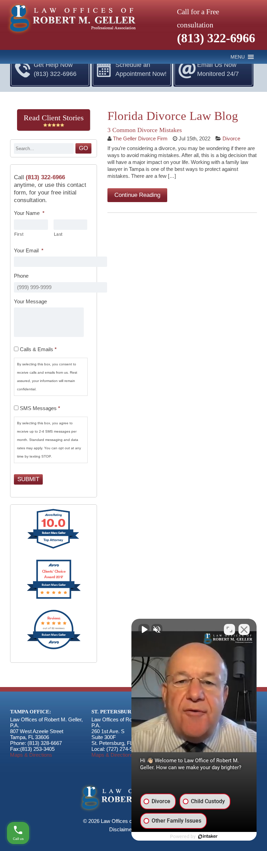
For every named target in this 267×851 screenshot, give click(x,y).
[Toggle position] (229, 629)
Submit (28, 479)
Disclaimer (121, 829)
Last (58, 234)
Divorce (231, 138)
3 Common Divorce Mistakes (144, 130)
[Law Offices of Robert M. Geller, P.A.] (71, 35)
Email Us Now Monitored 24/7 (218, 69)
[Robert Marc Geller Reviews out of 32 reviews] (54, 648)
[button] (237, 57)
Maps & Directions (31, 755)
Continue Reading (137, 195)
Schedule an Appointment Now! (141, 69)
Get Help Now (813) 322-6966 (55, 69)
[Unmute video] (143, 629)
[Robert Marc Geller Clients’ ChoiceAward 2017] (54, 598)
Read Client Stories (54, 117)
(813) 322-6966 (216, 38)
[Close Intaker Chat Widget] (244, 629)
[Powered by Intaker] (207, 836)
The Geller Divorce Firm (140, 138)
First (18, 234)
